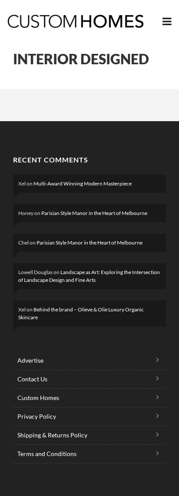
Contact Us (32, 379)
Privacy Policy (36, 416)
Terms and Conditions (46, 453)
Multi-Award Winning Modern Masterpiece (82, 183)
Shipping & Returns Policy (52, 435)
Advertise (30, 360)
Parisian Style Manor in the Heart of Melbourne (94, 213)
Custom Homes (38, 397)
